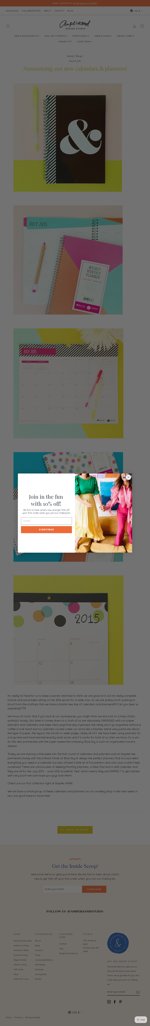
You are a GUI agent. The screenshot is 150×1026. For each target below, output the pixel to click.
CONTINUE (46, 529)
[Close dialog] (128, 477)
